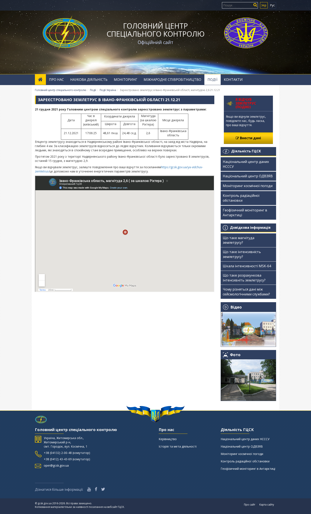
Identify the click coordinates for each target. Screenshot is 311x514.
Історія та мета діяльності (178, 446)
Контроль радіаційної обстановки (241, 198)
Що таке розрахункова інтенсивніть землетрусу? (244, 277)
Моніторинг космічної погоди (247, 185)
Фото (235, 354)
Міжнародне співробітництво (172, 79)
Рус (272, 5)
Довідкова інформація (250, 227)
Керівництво (168, 439)
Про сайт (249, 504)
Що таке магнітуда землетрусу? (238, 240)
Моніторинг (125, 79)
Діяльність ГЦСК (246, 151)
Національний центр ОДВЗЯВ (248, 176)
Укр (263, 5)
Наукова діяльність (88, 79)
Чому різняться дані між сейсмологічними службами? (246, 291)
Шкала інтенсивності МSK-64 (247, 266)
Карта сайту (266, 504)
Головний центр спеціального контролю (156, 30)
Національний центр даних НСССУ (246, 164)
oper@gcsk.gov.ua (56, 465)
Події (212, 79)
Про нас (56, 79)
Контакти (233, 79)
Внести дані (250, 138)
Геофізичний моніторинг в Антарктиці (245, 212)
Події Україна (108, 90)
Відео (236, 307)
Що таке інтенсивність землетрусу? (242, 254)
